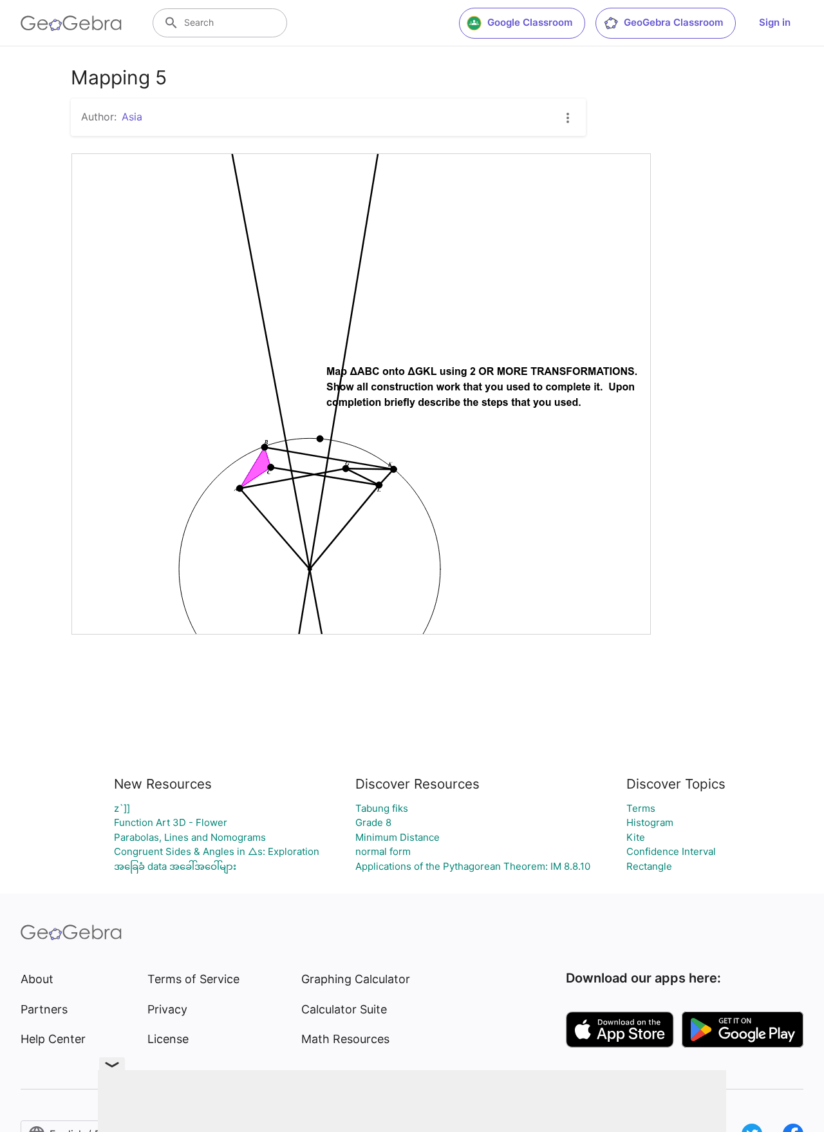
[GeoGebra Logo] (71, 23)
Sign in (775, 22)
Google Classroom (529, 22)
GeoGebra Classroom (673, 22)
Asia (132, 116)
